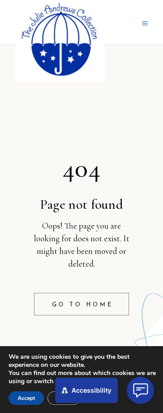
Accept (26, 398)
